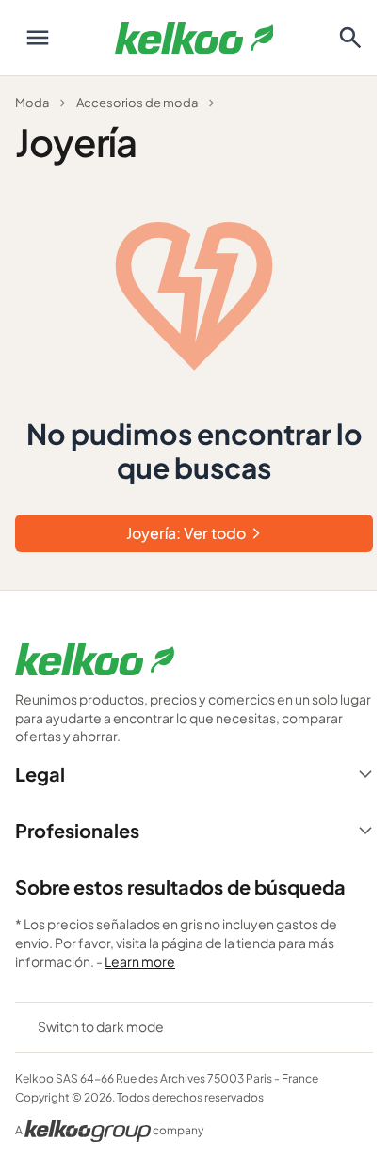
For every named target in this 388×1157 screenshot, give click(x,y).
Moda (32, 102)
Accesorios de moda (137, 102)
